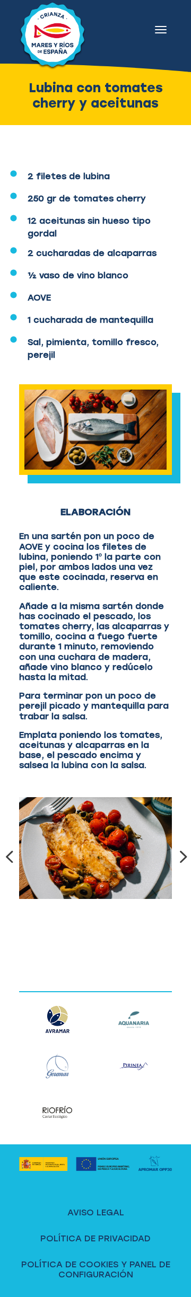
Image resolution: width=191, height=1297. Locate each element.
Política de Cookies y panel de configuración (95, 1269)
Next (180, 856)
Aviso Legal (95, 1212)
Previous (11, 856)
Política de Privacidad (95, 1238)
